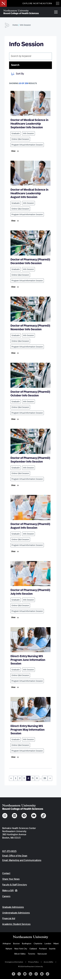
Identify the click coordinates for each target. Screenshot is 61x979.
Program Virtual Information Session (27, 145)
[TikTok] (47, 974)
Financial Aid (8, 918)
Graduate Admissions (13, 907)
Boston (16, 943)
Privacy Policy (33, 962)
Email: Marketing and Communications (21, 860)
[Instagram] (36, 974)
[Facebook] (13, 974)
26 (44, 778)
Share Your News (11, 879)
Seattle (52, 948)
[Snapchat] (42, 974)
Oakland (33, 948)
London (48, 943)
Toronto (31, 953)
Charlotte (38, 943)
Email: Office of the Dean (14, 856)
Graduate (15, 134)
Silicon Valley (20, 953)
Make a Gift (8, 890)
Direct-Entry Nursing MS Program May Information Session (27, 730)
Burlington (26, 943)
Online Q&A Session (20, 139)
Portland (43, 948)
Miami (56, 943)
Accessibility (48, 962)
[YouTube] (25, 974)
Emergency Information (14, 962)
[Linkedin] (30, 974)
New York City (20, 948)
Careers (6, 896)
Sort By (20, 74)
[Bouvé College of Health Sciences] (21, 12)
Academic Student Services (16, 924)
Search (15, 65)
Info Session (28, 134)
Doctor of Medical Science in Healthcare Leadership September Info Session (29, 124)
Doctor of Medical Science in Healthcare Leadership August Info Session (29, 193)
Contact (6, 873)
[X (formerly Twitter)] (19, 974)
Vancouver (42, 953)
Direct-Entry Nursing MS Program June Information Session (27, 660)
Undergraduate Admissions (16, 913)
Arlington (7, 943)
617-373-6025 (9, 851)
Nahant (9, 948)
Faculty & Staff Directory (14, 885)
